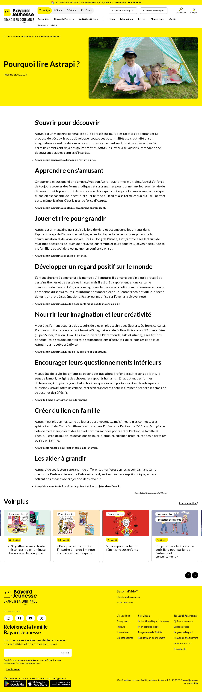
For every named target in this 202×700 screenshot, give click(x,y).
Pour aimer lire (33, 36)
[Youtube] (30, 618)
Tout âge (44, 10)
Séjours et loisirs (47, 24)
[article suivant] (195, 575)
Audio (172, 18)
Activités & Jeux (88, 18)
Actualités (44, 18)
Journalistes (123, 632)
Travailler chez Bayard (186, 637)
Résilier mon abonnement (151, 637)
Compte (193, 13)
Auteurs (121, 626)
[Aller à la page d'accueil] (19, 22)
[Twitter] (41, 618)
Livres (142, 18)
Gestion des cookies (128, 680)
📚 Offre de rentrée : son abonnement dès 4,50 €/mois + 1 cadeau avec (96, 2)
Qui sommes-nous (183, 621)
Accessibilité (191, 683)
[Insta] (8, 618)
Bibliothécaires (125, 637)
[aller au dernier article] (188, 575)
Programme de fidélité (150, 632)
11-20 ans (86, 10)
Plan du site (180, 648)
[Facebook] (19, 618)
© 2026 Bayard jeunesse (185, 680)
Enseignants (123, 621)
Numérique (157, 18)
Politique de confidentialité (155, 680)
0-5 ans (58, 10)
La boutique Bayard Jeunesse (153, 621)
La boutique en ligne (153, 10)
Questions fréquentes (128, 596)
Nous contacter (125, 602)
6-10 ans (72, 10)
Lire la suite (13, 669)
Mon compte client (148, 626)
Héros (111, 18)
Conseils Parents (64, 18)
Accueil (7, 36)
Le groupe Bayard (183, 632)
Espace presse (181, 626)
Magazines (126, 18)
